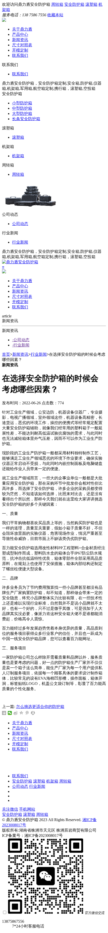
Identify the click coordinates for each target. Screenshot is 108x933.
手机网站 (27, 809)
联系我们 (20, 55)
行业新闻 (20, 242)
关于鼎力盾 (22, 29)
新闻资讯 (20, 40)
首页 (6, 354)
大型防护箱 (22, 113)
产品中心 (20, 34)
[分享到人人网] (33, 713)
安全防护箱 (74, 4)
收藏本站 (55, 15)
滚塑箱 (91, 4)
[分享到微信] (10, 713)
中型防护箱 (22, 108)
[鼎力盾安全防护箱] (4, 20)
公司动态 (20, 224)
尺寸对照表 (22, 45)
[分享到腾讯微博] (27, 713)
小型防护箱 (22, 103)
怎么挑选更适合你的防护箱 (40, 706)
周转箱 (57, 4)
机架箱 (18, 156)
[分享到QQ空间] (21, 713)
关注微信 (10, 809)
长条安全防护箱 (26, 119)
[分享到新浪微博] (16, 713)
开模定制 (20, 50)
